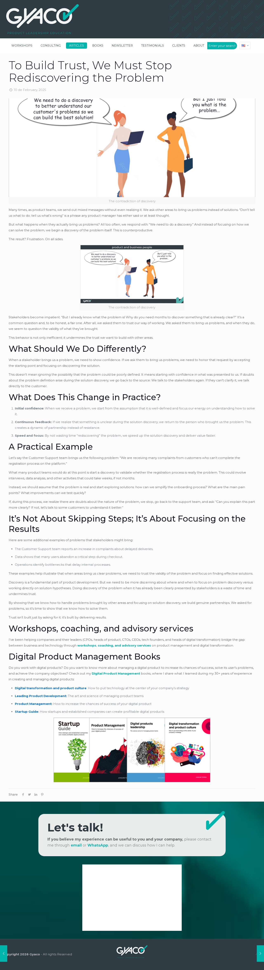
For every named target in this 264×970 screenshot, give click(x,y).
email (76, 845)
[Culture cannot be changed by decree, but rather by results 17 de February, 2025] (260, 953)
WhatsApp (97, 845)
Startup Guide (26, 712)
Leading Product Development (40, 696)
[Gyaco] (42, 19)
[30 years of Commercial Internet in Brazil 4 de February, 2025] (3, 953)
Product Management (33, 704)
